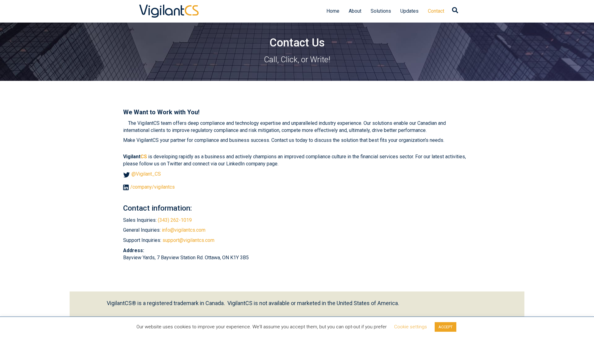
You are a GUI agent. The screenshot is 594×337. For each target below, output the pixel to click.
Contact (436, 11)
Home (332, 11)
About (355, 11)
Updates (409, 11)
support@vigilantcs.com (188, 240)
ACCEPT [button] (445, 327)
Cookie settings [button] (410, 327)
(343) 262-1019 (175, 220)
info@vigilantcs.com (183, 230)
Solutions (381, 11)
